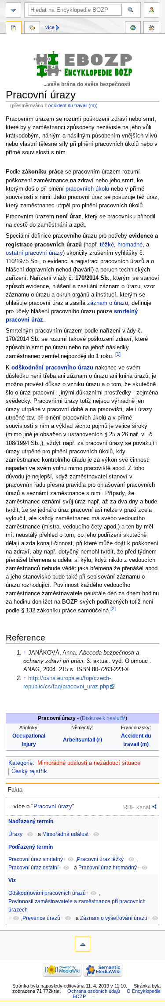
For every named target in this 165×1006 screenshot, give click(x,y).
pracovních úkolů (87, 189)
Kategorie (20, 763)
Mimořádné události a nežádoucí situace (88, 763)
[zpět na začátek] (82, 944)
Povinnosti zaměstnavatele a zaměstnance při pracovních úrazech (77, 905)
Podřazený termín (30, 847)
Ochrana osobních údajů (93, 991)
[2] (113, 608)
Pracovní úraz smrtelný (35, 859)
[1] (118, 354)
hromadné (130, 245)
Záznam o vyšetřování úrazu (113, 918)
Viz (12, 880)
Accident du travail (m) (72, 105)
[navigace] (13, 10)
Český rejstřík (29, 771)
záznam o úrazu (107, 303)
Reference (132, 29)
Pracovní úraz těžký (100, 859)
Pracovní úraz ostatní (33, 868)
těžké (107, 245)
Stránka (13, 29)
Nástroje (151, 29)
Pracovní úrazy (52, 806)
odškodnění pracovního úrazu (52, 368)
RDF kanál (136, 807)
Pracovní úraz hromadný (107, 868)
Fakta (15, 790)
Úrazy (15, 834)
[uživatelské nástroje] (151, 10)
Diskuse (32, 29)
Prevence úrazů (41, 918)
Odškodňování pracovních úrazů (47, 893)
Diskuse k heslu (101, 718)
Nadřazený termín (30, 821)
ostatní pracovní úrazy (34, 253)
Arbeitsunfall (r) (82, 740)
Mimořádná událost (65, 834)
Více (50, 27)
